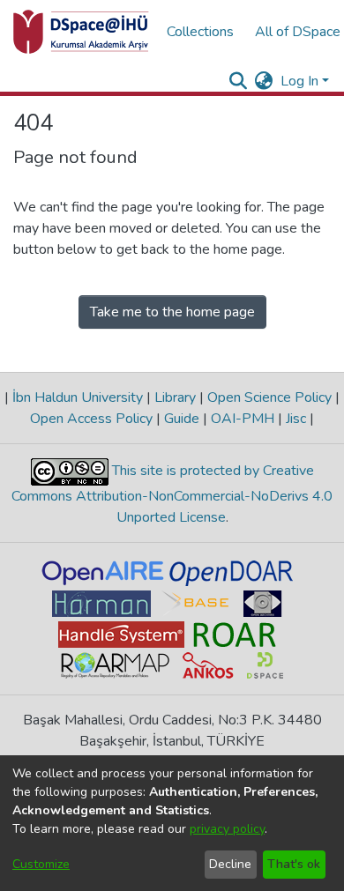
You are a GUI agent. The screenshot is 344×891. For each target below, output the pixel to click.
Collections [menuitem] (200, 31)
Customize (41, 864)
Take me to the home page (172, 312)
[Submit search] (239, 81)
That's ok (293, 864)
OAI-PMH (242, 418)
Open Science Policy (269, 397)
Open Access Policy (93, 418)
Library (175, 397)
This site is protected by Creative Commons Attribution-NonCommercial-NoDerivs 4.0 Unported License (172, 494)
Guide (182, 418)
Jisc (296, 418)
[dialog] (172, 823)
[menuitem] (264, 81)
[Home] (81, 32)
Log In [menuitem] (299, 81)
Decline (230, 864)
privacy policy (227, 828)
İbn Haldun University (77, 397)
